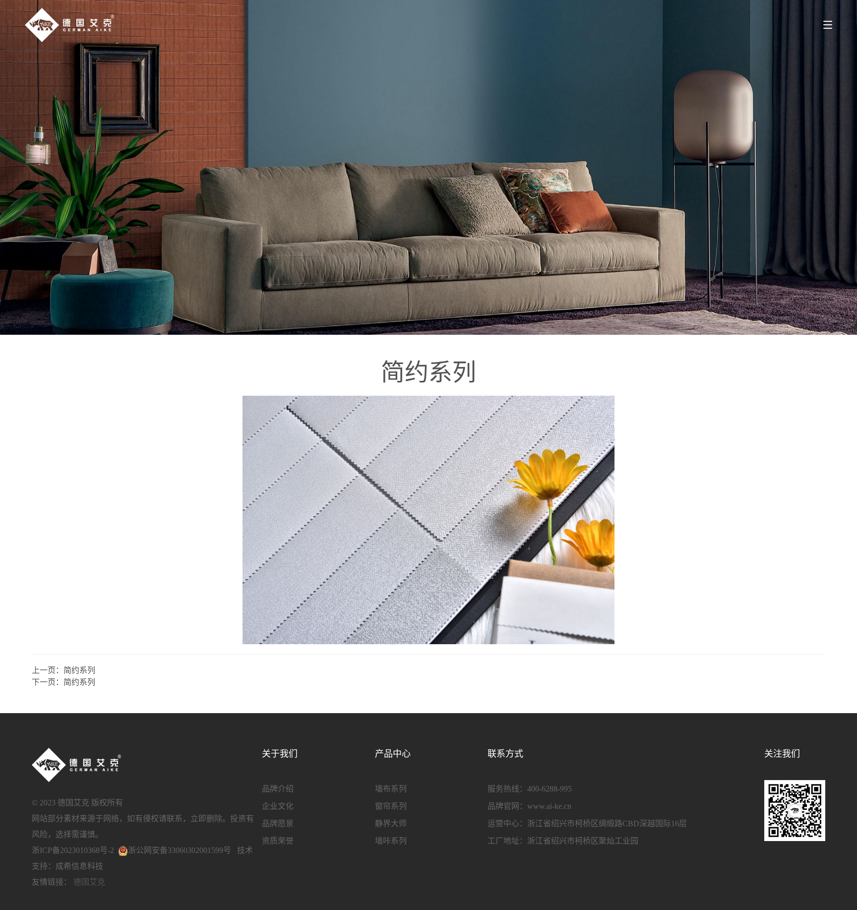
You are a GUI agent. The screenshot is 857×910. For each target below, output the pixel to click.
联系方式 (505, 754)
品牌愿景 (278, 823)
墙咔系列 (391, 841)
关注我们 (782, 754)
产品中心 (393, 754)
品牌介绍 (278, 789)
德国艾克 (89, 882)
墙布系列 (391, 789)
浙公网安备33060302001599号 (179, 850)
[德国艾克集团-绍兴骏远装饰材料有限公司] (69, 25)
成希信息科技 (79, 866)
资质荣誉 (278, 841)
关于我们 (280, 754)
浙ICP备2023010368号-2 (73, 850)
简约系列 (79, 670)
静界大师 (391, 823)
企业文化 (278, 806)
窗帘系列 (391, 806)
